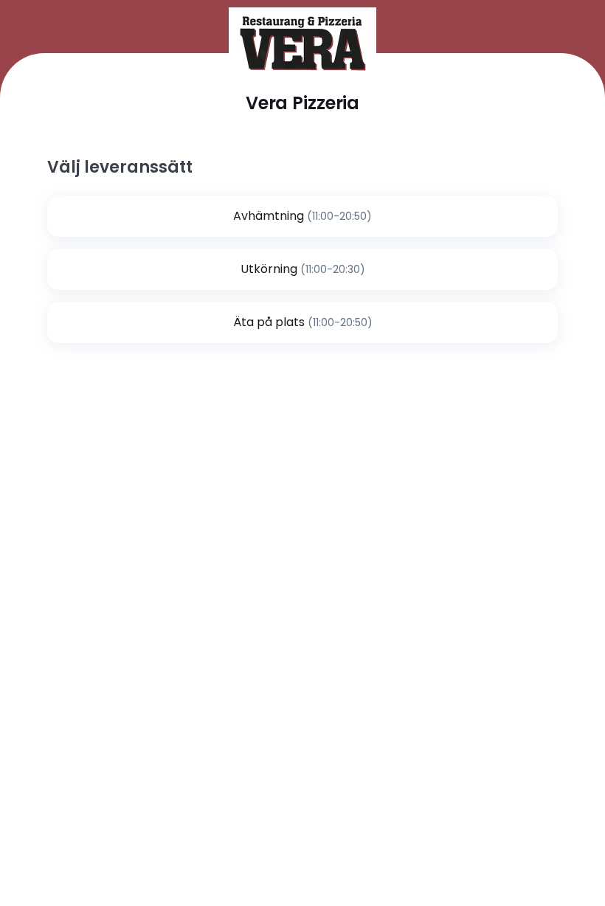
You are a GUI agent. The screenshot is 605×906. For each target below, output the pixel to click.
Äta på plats (269, 322)
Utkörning (269, 268)
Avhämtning (268, 215)
